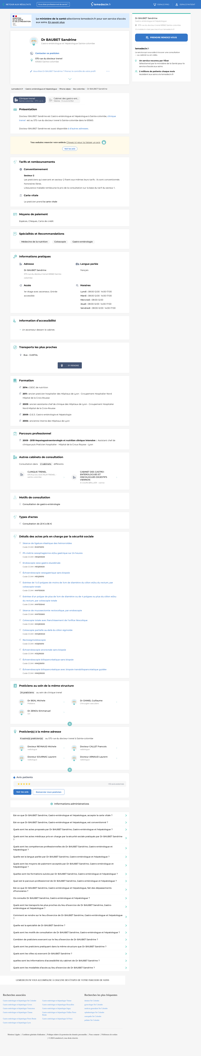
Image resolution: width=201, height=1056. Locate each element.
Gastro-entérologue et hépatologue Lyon (17, 1023)
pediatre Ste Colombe (91, 1020)
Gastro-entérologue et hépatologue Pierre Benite (19, 1019)
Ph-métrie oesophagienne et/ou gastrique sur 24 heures (53, 553)
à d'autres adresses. (78, 128)
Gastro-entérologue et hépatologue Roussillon (58, 1005)
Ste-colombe (79, 89)
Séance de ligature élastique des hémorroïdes (47, 543)
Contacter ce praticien (47, 53)
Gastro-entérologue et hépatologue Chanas (17, 1012)
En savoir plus (56, 22)
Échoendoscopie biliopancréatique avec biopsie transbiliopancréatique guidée (65, 669)
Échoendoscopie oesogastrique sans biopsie (46, 572)
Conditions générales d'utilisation (33, 1035)
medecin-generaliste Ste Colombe (96, 1008)
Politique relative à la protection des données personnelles (67, 1035)
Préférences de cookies (109, 1035)
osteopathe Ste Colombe (92, 1016)
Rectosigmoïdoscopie (34, 640)
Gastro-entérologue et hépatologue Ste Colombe (19, 1001)
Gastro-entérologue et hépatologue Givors (17, 1005)
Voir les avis (69, 149)
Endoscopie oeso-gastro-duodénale (41, 563)
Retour (18, 4)
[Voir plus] (70, 724)
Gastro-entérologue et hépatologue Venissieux (19, 1008)
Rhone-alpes (65, 89)
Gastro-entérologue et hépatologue (41, 89)
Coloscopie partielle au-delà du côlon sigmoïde (48, 630)
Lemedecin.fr (17, 89)
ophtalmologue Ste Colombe (94, 1012)
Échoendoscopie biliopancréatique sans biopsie (48, 659)
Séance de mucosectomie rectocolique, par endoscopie (52, 610)
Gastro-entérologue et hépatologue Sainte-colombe (68, 43)
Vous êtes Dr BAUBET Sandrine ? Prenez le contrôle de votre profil (64, 71)
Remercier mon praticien (48, 792)
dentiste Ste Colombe (91, 1001)
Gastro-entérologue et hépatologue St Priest (57, 1019)
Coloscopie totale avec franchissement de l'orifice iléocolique (55, 620)
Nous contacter (94, 1035)
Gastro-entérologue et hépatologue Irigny (56, 1008)
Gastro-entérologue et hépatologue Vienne (56, 1001)
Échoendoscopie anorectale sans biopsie (44, 649)
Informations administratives (71, 803)
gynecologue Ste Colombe (93, 1005)
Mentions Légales (14, 1035)
